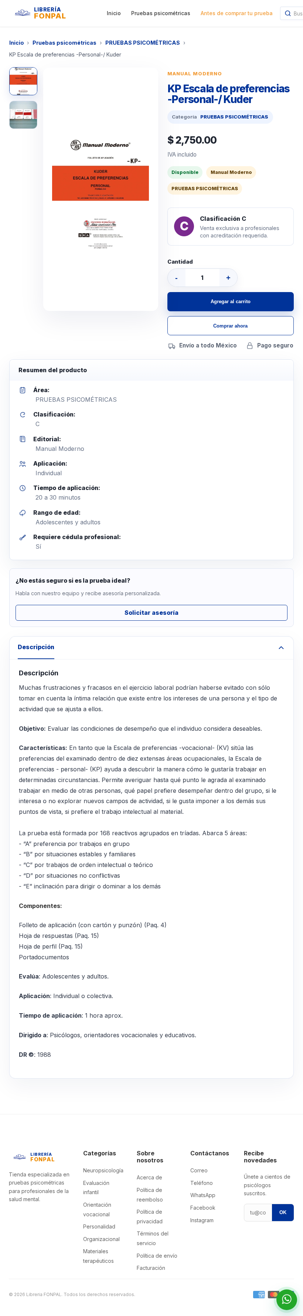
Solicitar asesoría (151, 612)
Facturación (151, 1268)
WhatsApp (202, 1195)
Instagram (202, 1220)
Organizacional (101, 1239)
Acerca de (149, 1177)
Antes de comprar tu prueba (237, 13)
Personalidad (99, 1226)
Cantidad (180, 261)
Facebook (202, 1207)
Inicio (114, 13)
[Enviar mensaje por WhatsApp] (286, 1299)
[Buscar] (288, 13)
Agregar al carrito (231, 301)
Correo (199, 1170)
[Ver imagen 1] (23, 81)
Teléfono (201, 1183)
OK (282, 1212)
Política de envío (157, 1255)
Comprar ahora (230, 326)
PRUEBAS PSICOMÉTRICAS (142, 43)
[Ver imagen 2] (23, 115)
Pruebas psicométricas (160, 13)
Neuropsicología (103, 1170)
